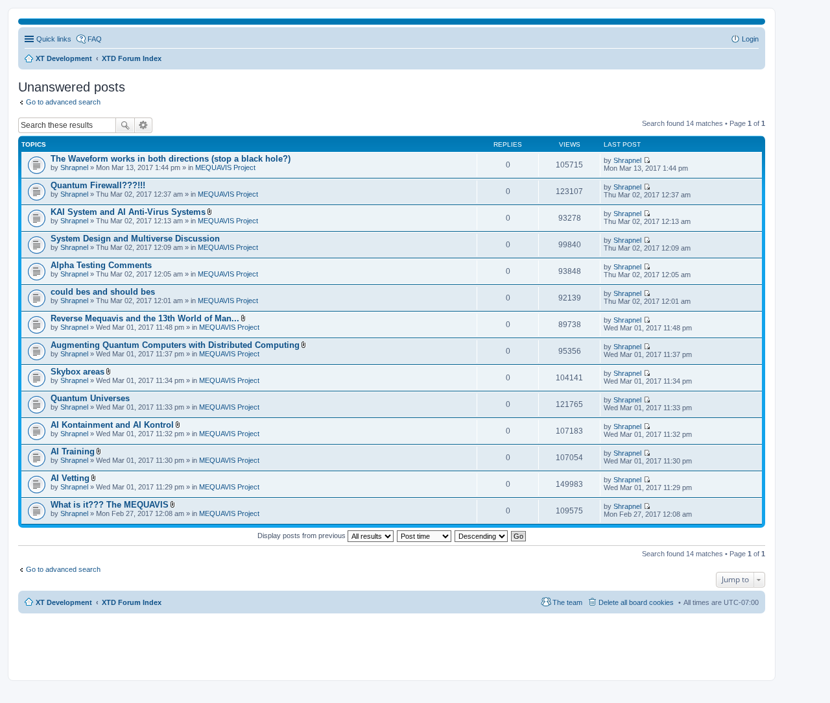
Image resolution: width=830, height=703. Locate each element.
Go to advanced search (63, 102)
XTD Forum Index (131, 602)
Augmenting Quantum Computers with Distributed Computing (175, 345)
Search (125, 125)
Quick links (53, 39)
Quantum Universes (90, 398)
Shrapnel (74, 167)
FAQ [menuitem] (95, 39)
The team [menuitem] (567, 602)
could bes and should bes (103, 292)
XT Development (64, 602)
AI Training (73, 451)
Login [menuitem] (750, 39)
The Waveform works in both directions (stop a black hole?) (170, 159)
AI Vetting (70, 478)
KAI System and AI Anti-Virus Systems (128, 212)
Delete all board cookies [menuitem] (636, 602)
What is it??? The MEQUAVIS (110, 505)
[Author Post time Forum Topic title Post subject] (425, 535)
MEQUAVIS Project (225, 167)
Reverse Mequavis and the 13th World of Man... (145, 318)
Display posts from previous (302, 535)
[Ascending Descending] (482, 535)
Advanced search (143, 125)
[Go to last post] (646, 160)
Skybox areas (77, 371)
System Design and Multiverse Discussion (135, 238)
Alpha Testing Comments (101, 265)
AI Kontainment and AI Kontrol (112, 425)
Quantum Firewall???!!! (98, 185)
